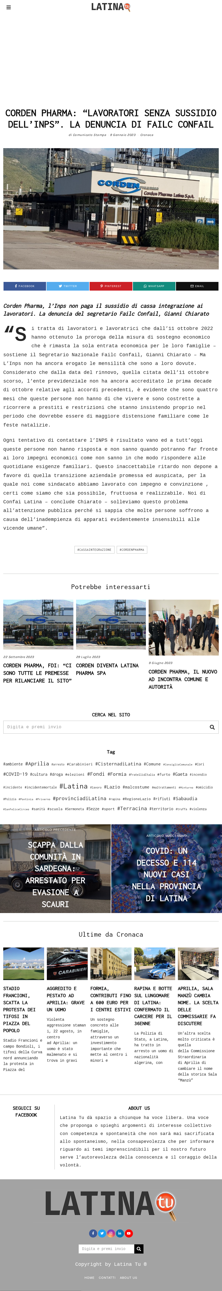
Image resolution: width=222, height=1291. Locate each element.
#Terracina (132, 808)
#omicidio (204, 787)
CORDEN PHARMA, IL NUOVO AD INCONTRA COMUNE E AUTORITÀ (183, 679)
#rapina (114, 799)
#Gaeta (180, 774)
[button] (212, 727)
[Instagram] (111, 1233)
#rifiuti (162, 798)
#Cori (199, 764)
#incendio (198, 774)
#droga (56, 774)
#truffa (181, 809)
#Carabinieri (80, 764)
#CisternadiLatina (118, 764)
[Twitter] (102, 1233)
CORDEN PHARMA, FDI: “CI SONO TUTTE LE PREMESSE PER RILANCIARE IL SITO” (37, 672)
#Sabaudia (185, 798)
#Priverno (43, 799)
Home (89, 1277)
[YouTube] (129, 1233)
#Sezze (92, 808)
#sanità (38, 809)
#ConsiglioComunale (177, 764)
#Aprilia (37, 763)
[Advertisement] (111, 55)
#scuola (55, 809)
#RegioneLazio (137, 799)
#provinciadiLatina (79, 798)
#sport (108, 809)
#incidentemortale (41, 787)
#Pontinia (26, 799)
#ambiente (13, 764)
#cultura (38, 774)
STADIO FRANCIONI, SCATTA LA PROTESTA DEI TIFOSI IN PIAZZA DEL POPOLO (19, 1009)
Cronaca (147, 135)
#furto (163, 774)
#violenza (198, 809)
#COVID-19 (15, 774)
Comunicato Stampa (89, 135)
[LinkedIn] (120, 1233)
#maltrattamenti (164, 787)
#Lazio (112, 787)
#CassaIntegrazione (94, 549)
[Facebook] (93, 1233)
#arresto (57, 764)
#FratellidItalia (142, 774)
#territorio (161, 808)
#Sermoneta (74, 809)
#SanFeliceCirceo (16, 809)
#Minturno (186, 787)
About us (128, 1277)
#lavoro (96, 787)
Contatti (107, 1277)
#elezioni (75, 774)
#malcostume (136, 786)
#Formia (116, 774)
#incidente (12, 787)
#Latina (73, 786)
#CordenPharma (132, 549)
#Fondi (96, 774)
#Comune (152, 763)
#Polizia (9, 799)
